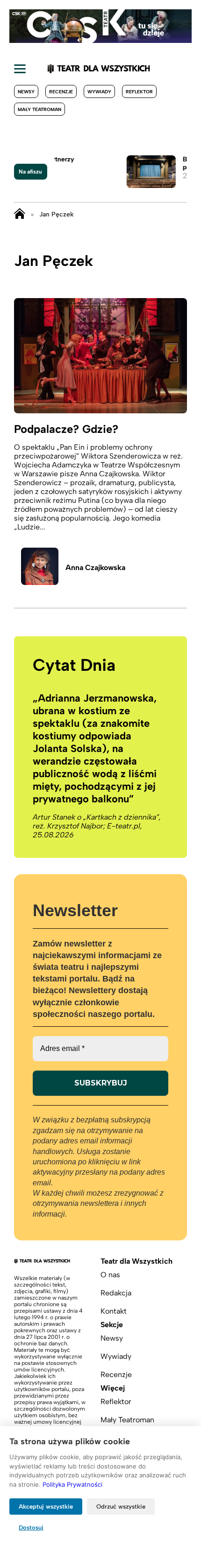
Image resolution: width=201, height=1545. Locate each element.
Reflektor (139, 92)
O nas (110, 1274)
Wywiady (99, 92)
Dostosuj (31, 1527)
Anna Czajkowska (95, 567)
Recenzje (61, 92)
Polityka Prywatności (72, 1484)
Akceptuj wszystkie (46, 1506)
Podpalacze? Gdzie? (66, 429)
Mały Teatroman (39, 109)
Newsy (26, 92)
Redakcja (115, 1292)
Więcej (112, 1388)
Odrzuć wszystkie (120, 1506)
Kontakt (113, 1311)
